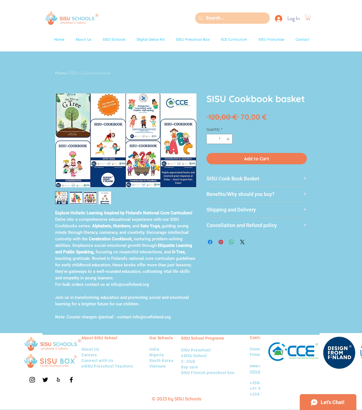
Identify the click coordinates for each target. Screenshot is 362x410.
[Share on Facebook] (210, 242)
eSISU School (194, 355)
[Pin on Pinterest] (220, 242)
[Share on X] (242, 242)
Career (88, 355)
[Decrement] (210, 139)
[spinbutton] (219, 139)
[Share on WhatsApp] (231, 242)
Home (60, 73)
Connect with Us (97, 360)
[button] (308, 17)
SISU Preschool (196, 350)
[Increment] (228, 139)
